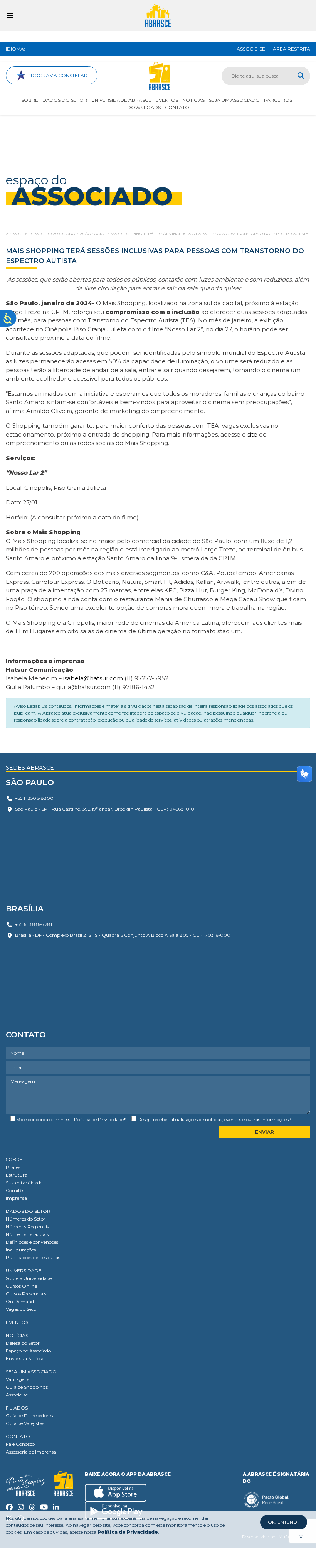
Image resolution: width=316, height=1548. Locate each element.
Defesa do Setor (23, 1343)
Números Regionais (27, 1226)
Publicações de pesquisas (33, 1257)
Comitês (15, 1190)
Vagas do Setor (22, 1309)
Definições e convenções (32, 1242)
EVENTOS (17, 1322)
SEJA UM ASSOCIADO (31, 1371)
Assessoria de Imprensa (31, 1452)
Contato (177, 107)
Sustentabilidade (24, 1182)
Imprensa (16, 1198)
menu (10, 15)
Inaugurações (21, 1250)
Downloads (144, 107)
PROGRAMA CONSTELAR (56, 75)
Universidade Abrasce (121, 100)
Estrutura (16, 1175)
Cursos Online (21, 1286)
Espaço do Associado (28, 1351)
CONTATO (18, 1436)
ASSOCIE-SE (251, 49)
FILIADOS (17, 1408)
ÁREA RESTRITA (291, 49)
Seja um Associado (234, 100)
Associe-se (17, 1395)
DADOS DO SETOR (28, 1211)
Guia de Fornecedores (29, 1415)
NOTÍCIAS (17, 1335)
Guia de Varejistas (25, 1423)
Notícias (193, 100)
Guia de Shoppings (27, 1387)
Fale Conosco (20, 1444)
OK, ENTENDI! (283, 1522)
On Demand (20, 1301)
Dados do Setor (64, 100)
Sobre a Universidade (29, 1278)
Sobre (29, 100)
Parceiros (278, 100)
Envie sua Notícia (25, 1358)
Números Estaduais (27, 1234)
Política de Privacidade (99, 1119)
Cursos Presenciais (26, 1294)
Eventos (167, 100)
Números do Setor (25, 1219)
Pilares (13, 1167)
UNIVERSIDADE (24, 1270)
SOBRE (14, 1159)
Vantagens (17, 1379)
